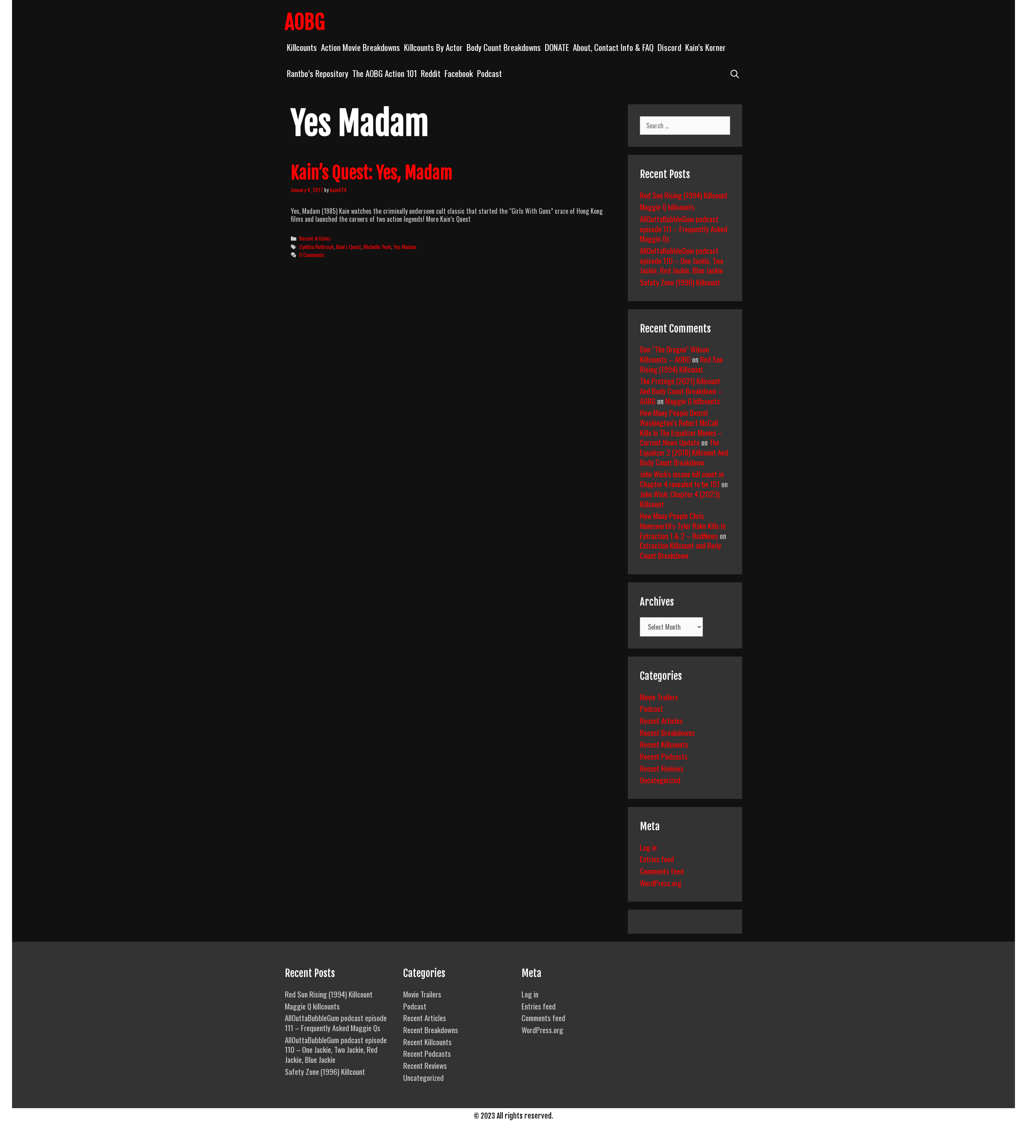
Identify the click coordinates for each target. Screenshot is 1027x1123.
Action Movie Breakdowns (360, 47)
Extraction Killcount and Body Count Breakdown (680, 550)
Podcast (489, 73)
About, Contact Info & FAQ (613, 47)
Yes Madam (405, 247)
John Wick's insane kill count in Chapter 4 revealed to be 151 (682, 478)
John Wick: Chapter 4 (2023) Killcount (680, 498)
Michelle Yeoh (377, 247)
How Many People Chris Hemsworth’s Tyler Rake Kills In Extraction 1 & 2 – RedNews (683, 525)
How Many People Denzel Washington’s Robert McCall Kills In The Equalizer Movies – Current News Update (681, 427)
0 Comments (312, 255)
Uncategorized (660, 779)
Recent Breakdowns (667, 732)
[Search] (734, 73)
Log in (648, 847)
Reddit (430, 73)
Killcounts (302, 47)
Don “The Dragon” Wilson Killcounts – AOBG (674, 354)
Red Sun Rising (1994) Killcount (684, 195)
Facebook (458, 73)
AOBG (305, 22)
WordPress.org (661, 882)
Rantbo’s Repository (317, 73)
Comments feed (662, 870)
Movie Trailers (659, 696)
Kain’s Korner (705, 47)
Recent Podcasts (664, 756)
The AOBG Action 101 (384, 73)
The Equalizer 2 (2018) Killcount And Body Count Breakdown (684, 451)
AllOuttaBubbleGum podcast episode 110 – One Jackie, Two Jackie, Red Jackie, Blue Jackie (681, 260)
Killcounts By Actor (433, 47)
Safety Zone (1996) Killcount (680, 282)
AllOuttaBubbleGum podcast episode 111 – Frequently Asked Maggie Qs (683, 228)
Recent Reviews (662, 768)
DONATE (557, 47)
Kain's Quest (348, 247)
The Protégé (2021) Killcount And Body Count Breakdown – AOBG (681, 390)
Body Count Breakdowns (504, 47)
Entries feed (657, 858)
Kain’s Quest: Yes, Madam (372, 172)
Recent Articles (315, 238)
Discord (669, 47)
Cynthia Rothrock (316, 247)
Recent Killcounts (664, 744)
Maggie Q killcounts (667, 206)
